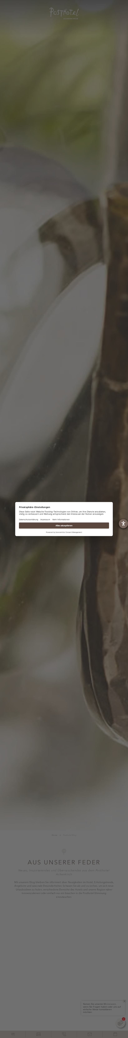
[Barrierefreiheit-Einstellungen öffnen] (123, 523)
